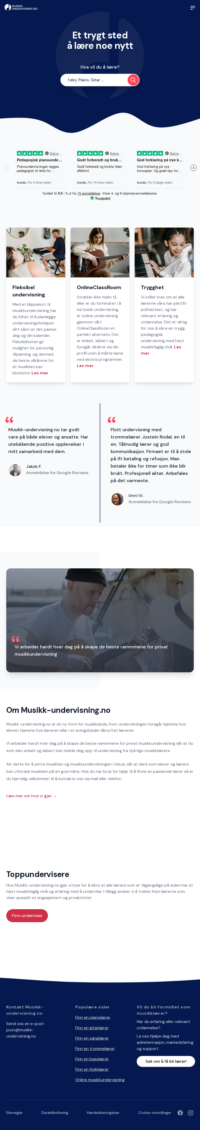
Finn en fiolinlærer (92, 1069)
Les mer (40, 373)
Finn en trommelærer (95, 1048)
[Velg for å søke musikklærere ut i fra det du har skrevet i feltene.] (133, 80)
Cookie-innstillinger (154, 1112)
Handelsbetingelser (103, 1112)
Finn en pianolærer (92, 1017)
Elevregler (14, 1112)
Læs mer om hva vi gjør (31, 796)
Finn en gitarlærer (92, 1028)
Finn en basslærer (92, 1059)
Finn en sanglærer (92, 1038)
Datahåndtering (54, 1112)
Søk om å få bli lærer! (165, 1061)
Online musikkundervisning (100, 1079)
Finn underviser (27, 915)
